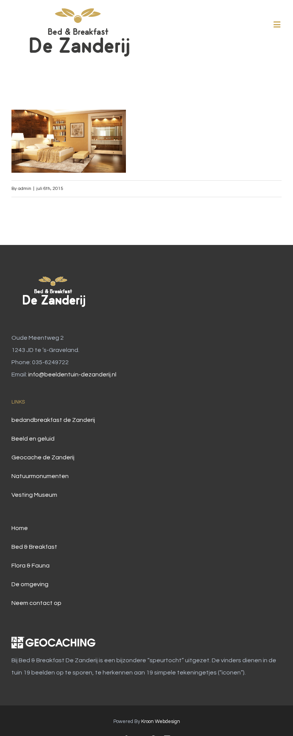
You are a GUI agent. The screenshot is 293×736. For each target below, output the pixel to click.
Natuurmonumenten (40, 476)
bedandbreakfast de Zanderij (53, 420)
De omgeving (29, 584)
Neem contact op (36, 603)
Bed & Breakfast (34, 547)
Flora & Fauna (30, 566)
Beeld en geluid (33, 439)
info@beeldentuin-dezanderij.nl (72, 374)
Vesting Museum (34, 495)
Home (19, 528)
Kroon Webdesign (160, 721)
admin (24, 188)
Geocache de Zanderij (42, 457)
